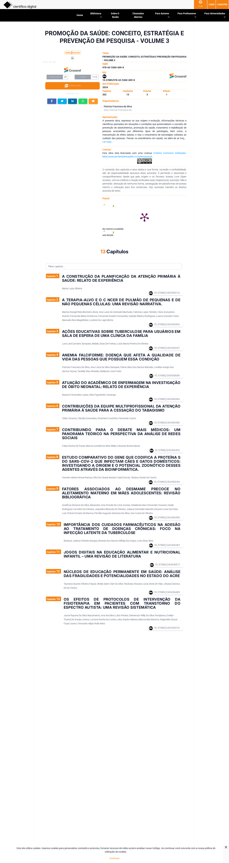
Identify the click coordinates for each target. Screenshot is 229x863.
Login (211, 4)
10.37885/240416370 (167, 628)
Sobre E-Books (115, 15)
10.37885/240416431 (167, 450)
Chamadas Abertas (138, 15)
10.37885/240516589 (167, 375)
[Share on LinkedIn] (72, 101)
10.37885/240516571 (167, 564)
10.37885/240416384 (167, 399)
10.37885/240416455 (167, 422)
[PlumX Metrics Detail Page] (144, 217)
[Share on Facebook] (51, 101)
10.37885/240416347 (167, 348)
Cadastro (222, 4)
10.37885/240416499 (167, 517)
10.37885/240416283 (167, 545)
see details (107, 235)
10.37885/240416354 (167, 324)
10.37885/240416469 (167, 592)
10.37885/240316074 (167, 293)
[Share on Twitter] (62, 101)
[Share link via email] (93, 101)
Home (80, 15)
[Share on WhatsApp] (83, 101)
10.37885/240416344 (167, 482)
